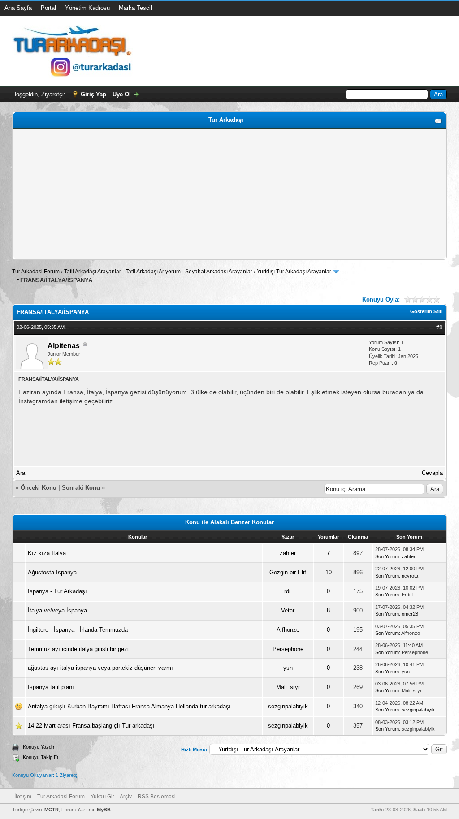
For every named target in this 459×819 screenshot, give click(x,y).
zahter (288, 553)
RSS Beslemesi (157, 796)
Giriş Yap (93, 94)
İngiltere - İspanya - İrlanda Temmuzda (78, 629)
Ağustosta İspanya (52, 572)
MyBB (104, 809)
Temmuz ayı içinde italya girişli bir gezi (78, 649)
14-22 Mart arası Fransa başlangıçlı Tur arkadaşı (91, 725)
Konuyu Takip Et (40, 757)
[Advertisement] (229, 194)
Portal (48, 7)
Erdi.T (288, 591)
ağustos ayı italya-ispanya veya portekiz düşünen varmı (100, 667)
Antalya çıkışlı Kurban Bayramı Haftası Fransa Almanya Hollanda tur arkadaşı (129, 706)
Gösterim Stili (426, 311)
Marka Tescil (135, 7)
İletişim (22, 796)
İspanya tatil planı (51, 687)
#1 (439, 327)
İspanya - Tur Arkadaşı (57, 591)
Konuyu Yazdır (39, 747)
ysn (288, 667)
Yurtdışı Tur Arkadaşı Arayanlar (294, 271)
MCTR (51, 809)
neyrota (410, 575)
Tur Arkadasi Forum (36, 271)
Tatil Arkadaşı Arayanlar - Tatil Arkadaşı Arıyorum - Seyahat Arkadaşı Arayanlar (159, 271)
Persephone (288, 649)
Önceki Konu (38, 487)
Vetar (287, 610)
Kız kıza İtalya (47, 553)
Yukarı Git (102, 796)
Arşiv (126, 796)
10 (328, 572)
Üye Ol (122, 94)
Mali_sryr (288, 687)
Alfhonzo (288, 629)
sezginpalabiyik (288, 706)
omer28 (410, 613)
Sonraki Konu (81, 487)
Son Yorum (387, 556)
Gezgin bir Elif (287, 572)
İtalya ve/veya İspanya (57, 610)
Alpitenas (64, 345)
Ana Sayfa (18, 7)
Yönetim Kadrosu (87, 7)
